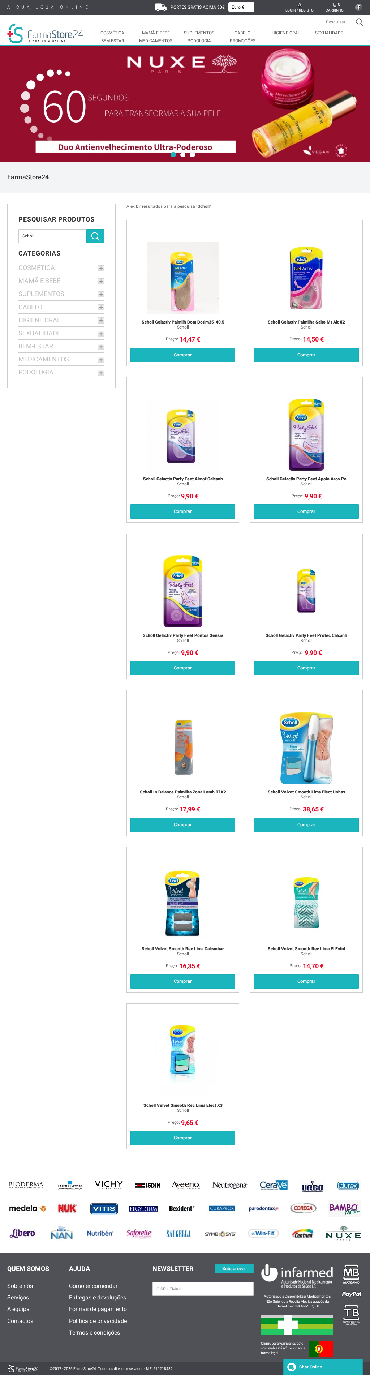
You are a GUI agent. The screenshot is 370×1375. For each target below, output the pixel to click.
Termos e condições (94, 1332)
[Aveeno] (186, 1185)
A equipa (18, 1309)
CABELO (242, 32)
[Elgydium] (143, 1209)
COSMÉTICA (112, 32)
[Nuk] (68, 1208)
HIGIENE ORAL (286, 32)
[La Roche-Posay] (70, 1185)
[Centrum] (303, 1233)
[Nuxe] (343, 1233)
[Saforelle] (139, 1233)
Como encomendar (93, 1285)
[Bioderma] (27, 1186)
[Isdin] (147, 1185)
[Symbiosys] (220, 1233)
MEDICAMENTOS (155, 40)
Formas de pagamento (98, 1309)
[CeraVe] (274, 1185)
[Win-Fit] (264, 1233)
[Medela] (28, 1208)
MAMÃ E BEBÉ (156, 32)
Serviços (18, 1297)
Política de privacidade (98, 1321)
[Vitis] (104, 1209)
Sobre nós (20, 1285)
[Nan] (61, 1233)
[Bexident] (182, 1209)
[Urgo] (313, 1185)
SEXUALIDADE (329, 32)
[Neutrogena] (230, 1185)
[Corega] (304, 1209)
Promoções (242, 40)
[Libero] (22, 1233)
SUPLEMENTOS (199, 32)
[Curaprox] (222, 1209)
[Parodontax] (263, 1208)
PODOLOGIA (199, 40)
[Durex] (349, 1185)
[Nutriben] (100, 1233)
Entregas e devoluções (97, 1297)
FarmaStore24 (28, 177)
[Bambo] (344, 1208)
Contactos (20, 1321)
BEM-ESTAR (112, 40)
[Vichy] (109, 1186)
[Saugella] (178, 1233)
